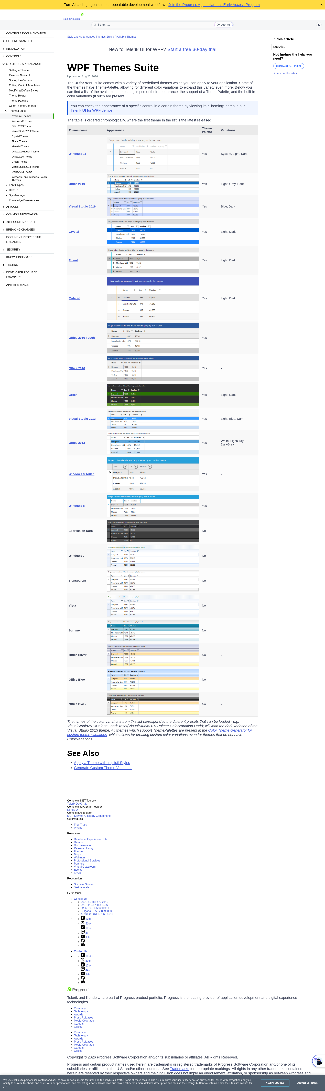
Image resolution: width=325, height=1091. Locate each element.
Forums (78, 851)
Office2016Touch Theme (25, 151)
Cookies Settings (307, 1082)
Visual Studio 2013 (82, 418)
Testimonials (81, 887)
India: (95, 908)
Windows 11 (77, 153)
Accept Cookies (275, 1082)
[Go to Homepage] (81, 18)
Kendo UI (73, 809)
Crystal (74, 231)
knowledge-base (19, 257)
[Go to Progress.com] (78, 991)
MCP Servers (75, 815)
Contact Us (80, 898)
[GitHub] (83, 941)
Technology (81, 1011)
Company (80, 1008)
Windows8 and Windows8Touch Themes (29, 178)
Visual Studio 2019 (82, 206)
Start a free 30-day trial (191, 49)
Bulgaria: (96, 911)
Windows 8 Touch (81, 474)
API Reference (17, 284)
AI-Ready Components (97, 815)
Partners (79, 863)
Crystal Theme (20, 136)
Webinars (79, 857)
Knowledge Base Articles (24, 200)
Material (74, 298)
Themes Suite (104, 36)
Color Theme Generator (23, 105)
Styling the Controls (20, 80)
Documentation (83, 845)
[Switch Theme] (319, 24)
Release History (83, 848)
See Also (83, 753)
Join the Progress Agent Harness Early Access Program (214, 5)
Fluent (73, 260)
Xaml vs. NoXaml (19, 75)
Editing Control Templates (24, 85)
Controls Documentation (26, 33)
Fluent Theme (19, 141)
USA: (94, 901)
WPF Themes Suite (113, 67)
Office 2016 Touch (82, 337)
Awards (78, 1014)
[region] (162, 1083)
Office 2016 (77, 368)
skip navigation (71, 18)
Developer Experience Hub (90, 839)
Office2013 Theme (22, 171)
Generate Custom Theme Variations (103, 768)
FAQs (77, 872)
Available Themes (21, 116)
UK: (94, 904)
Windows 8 (77, 505)
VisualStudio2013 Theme (25, 166)
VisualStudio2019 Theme (25, 131)
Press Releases (83, 1017)
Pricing (78, 827)
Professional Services (87, 860)
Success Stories (83, 884)
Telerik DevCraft (76, 803)
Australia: (97, 914)
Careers (79, 1023)
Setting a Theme (19, 70)
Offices (78, 1026)
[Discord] (83, 945)
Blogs (77, 854)
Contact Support (288, 66)
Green (73, 395)
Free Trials (80, 824)
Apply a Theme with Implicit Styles (102, 763)
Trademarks (179, 1069)
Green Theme (19, 161)
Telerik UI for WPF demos (92, 110)
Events (78, 869)
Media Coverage (84, 1020)
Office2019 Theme (22, 126)
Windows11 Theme (22, 121)
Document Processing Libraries (23, 239)
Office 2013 (77, 442)
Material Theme (20, 146)
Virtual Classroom (84, 866)
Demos (78, 842)
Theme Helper (17, 95)
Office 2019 (77, 184)
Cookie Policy (123, 1083)
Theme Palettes (18, 100)
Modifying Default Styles (23, 90)
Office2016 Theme (22, 156)
